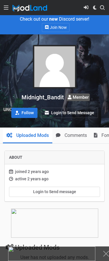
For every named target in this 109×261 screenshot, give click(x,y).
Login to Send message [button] (54, 191)
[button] (24, 113)
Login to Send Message (72, 112)
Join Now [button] (58, 27)
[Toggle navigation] (6, 7)
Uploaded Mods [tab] (32, 135)
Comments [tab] (75, 135)
